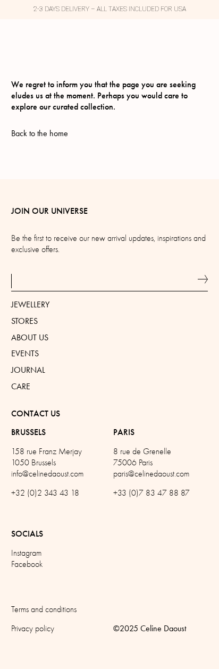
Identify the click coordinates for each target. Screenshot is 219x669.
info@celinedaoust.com (47, 474)
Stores (24, 321)
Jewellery (30, 304)
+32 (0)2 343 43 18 (45, 493)
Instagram (26, 553)
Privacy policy (32, 628)
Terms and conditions (44, 609)
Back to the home (39, 133)
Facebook (27, 564)
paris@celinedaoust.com (151, 474)
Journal (28, 370)
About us (29, 337)
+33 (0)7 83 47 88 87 (151, 493)
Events (25, 353)
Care (20, 386)
